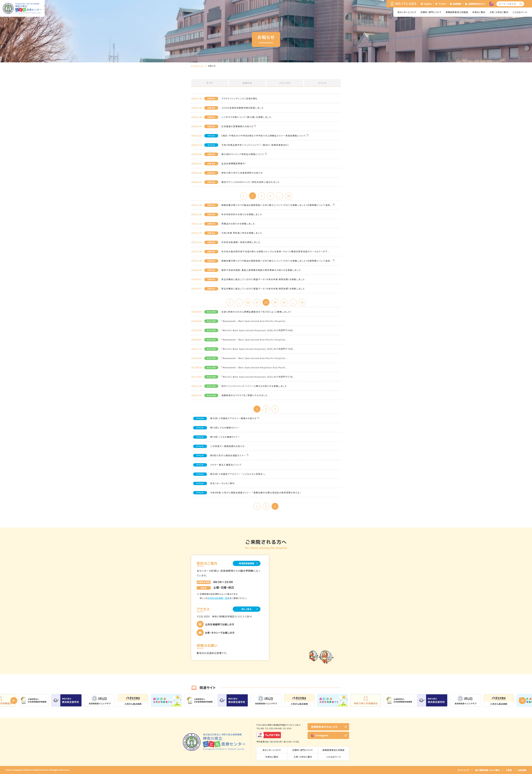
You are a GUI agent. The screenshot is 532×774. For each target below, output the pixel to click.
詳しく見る (247, 609)
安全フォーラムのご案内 (222, 483)
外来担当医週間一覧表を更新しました (240, 242)
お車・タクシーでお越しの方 (220, 632)
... (279, 195)
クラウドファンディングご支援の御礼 (239, 98)
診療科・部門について (431, 12)
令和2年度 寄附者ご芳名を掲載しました (241, 232)
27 (257, 302)
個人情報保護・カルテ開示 (487, 770)
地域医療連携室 (246, 563)
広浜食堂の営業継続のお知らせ (237, 126)
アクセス (442, 3)
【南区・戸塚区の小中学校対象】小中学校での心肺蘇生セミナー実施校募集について (263, 135)
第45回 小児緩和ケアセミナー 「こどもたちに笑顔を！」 (238, 473)
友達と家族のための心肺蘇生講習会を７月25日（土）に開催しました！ (256, 311)
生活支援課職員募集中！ (233, 163)
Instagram (321, 735)
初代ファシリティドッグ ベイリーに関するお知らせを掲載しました (254, 386)
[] (521, 4)
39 (288, 195)
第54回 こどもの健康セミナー (225, 436)
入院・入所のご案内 (498, 12)
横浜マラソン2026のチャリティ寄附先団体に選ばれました (250, 182)
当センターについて (406, 12)
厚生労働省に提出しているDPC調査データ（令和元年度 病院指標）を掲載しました (263, 279)
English (427, 3)
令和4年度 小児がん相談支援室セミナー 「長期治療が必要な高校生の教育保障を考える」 (255, 492)
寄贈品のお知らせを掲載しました (238, 223)
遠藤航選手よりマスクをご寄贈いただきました (244, 395)
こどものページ (519, 12)
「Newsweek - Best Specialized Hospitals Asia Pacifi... (254, 367)
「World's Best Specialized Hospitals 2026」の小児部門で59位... (258, 330)
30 (284, 302)
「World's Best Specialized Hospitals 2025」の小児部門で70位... (258, 348)
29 (275, 302)
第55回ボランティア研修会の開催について (242, 154)
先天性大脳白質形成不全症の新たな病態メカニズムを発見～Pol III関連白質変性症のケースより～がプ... (275, 251)
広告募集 (522, 770)
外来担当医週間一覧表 (219, 598)
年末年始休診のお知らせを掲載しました (241, 214)
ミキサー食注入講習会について (226, 464)
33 (302, 302)
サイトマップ (463, 770)
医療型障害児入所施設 (457, 12)
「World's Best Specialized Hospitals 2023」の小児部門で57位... (258, 376)
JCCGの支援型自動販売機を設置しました (242, 107)
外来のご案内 (478, 12)
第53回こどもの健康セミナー (225, 427)
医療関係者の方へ (477, 3)
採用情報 (457, 3)
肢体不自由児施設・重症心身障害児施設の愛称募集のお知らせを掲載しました (261, 270)
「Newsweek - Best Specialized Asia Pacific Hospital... (254, 321)
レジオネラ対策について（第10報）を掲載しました (246, 117)
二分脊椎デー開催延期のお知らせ (227, 446)
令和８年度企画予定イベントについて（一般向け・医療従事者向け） (255, 144)
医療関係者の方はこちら (324, 726)
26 (248, 302)
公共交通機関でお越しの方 (219, 624)
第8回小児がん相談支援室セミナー (228, 455)
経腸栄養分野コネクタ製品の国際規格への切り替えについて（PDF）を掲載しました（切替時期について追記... (276, 205)
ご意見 (509, 770)
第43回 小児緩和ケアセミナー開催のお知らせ (233, 418)
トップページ (197, 65)
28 (266, 302)
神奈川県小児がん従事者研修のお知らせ (242, 172)
